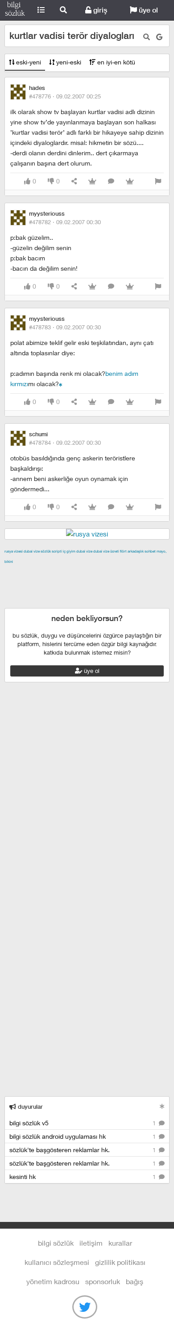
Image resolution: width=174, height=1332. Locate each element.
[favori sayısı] (92, 181)
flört (123, 551)
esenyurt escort (128, 592)
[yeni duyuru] (162, 1106)
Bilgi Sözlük (14, 10)
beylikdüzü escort (30, 603)
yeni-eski (67, 62)
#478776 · (65, 96)
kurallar (120, 1242)
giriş (99, 10)
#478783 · (65, 327)
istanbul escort (47, 592)
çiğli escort (41, 582)
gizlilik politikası (120, 1262)
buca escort (106, 572)
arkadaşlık (136, 551)
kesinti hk (83, 1176)
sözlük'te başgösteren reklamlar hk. (83, 1149)
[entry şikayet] (158, 181)
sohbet (150, 551)
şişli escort (87, 592)
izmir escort (21, 572)
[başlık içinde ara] (146, 37)
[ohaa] (60, 383)
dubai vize (32, 551)
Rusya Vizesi (13, 551)
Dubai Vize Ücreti (106, 551)
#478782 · (65, 222)
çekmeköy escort (86, 582)
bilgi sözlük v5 (83, 1123)
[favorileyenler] (130, 181)
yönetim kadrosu (52, 1281)
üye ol (147, 10)
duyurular (29, 1106)
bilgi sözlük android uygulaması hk (83, 1136)
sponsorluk (102, 1281)
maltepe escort (63, 572)
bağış (134, 1281)
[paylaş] (74, 181)
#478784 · (65, 442)
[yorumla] (111, 181)
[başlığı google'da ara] (159, 37)
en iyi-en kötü (115, 62)
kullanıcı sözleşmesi (57, 1262)
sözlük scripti (51, 551)
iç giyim (69, 551)
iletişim (91, 1242)
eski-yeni (27, 62)
